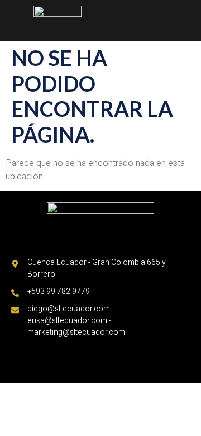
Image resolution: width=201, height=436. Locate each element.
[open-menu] (189, 13)
